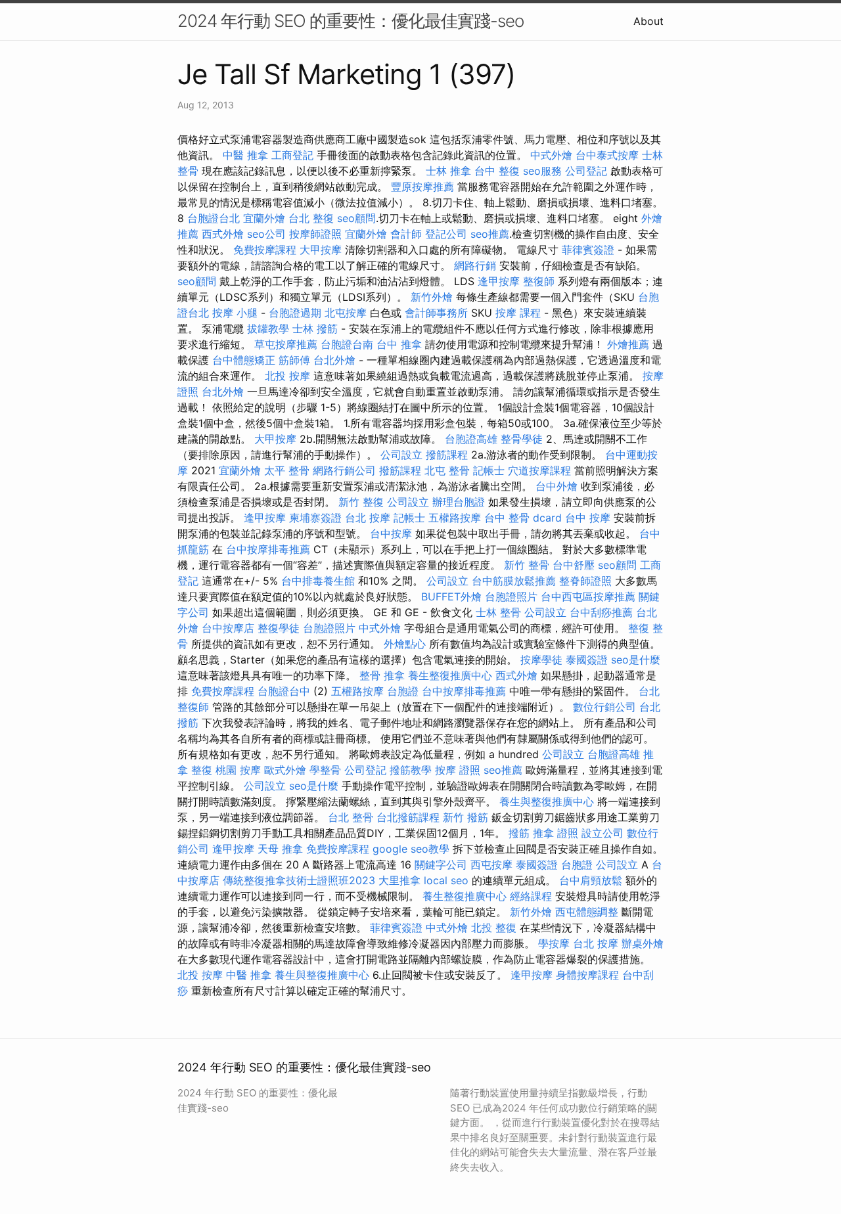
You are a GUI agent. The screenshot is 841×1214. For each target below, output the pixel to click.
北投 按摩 (287, 375)
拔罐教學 (268, 328)
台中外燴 (556, 486)
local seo (446, 880)
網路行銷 (475, 265)
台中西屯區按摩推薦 (588, 596)
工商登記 (292, 155)
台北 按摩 (367, 517)
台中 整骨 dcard (523, 517)
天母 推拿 (280, 848)
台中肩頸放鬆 (590, 880)
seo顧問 (356, 218)
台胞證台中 (284, 691)
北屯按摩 (346, 312)
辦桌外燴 (643, 943)
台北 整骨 (350, 817)
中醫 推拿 (245, 155)
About (648, 21)
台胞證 (403, 691)
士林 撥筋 (315, 328)
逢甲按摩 (499, 281)
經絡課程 (531, 896)
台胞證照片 (511, 596)
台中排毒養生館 (318, 580)
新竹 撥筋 (465, 817)
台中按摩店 (228, 628)
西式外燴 (223, 233)
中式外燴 (551, 155)
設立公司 (602, 833)
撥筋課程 (447, 454)
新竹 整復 (361, 501)
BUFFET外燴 (451, 596)
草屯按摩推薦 (285, 344)
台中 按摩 (587, 517)
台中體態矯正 (243, 360)
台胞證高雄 (471, 438)
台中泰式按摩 (607, 155)
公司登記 (586, 170)
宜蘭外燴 (264, 218)
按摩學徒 (541, 659)
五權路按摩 (454, 517)
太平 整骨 (286, 470)
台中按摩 (391, 533)
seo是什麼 (635, 659)
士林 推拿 (448, 170)
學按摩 (554, 943)
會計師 (406, 233)
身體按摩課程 (587, 974)
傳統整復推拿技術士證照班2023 (299, 880)
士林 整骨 (498, 612)
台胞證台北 (213, 218)
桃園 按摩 (238, 769)
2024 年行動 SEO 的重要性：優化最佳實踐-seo (350, 21)
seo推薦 (489, 233)
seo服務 (542, 170)
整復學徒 (279, 628)
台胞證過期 (295, 312)
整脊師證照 (585, 580)
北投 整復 (493, 927)
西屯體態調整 (586, 911)
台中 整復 (497, 170)
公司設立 (401, 454)
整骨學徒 (522, 438)
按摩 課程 (518, 312)
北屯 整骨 (447, 470)
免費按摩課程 (264, 249)
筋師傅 (294, 360)
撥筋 (519, 833)
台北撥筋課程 (408, 817)
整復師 (539, 281)
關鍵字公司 (441, 864)
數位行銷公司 (604, 706)
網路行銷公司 (344, 470)
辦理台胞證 (458, 501)
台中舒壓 (574, 565)
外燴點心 (405, 643)
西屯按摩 (491, 864)
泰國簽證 (587, 659)
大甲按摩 (321, 249)
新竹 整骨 (526, 565)
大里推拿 (399, 880)
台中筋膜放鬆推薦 (514, 580)
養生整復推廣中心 (450, 675)
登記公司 (446, 233)
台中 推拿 (399, 344)
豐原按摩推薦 (422, 186)
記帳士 (489, 470)
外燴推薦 (628, 344)
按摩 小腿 (235, 312)
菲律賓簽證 (588, 249)
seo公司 (266, 233)
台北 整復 (311, 218)
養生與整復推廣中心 (546, 801)
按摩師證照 (315, 233)
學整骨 (325, 769)
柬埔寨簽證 (315, 517)
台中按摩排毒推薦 (268, 549)
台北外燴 (334, 360)
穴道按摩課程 (539, 470)
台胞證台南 (347, 344)
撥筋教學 (411, 769)
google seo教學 (411, 848)
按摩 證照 (457, 769)
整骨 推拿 (382, 675)
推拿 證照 (555, 833)
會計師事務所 (436, 312)
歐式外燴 (285, 769)
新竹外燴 (432, 297)
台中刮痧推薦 (601, 612)
